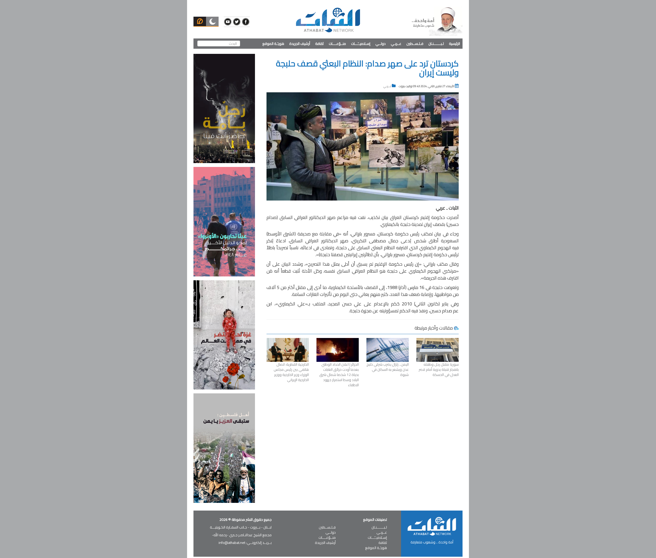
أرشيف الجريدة (299, 43)
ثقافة (319, 43)
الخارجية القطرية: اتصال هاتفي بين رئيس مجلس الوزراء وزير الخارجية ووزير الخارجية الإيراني (291, 372)
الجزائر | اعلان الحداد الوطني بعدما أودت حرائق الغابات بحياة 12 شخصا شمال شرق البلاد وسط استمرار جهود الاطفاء (339, 374)
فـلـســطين (414, 43)
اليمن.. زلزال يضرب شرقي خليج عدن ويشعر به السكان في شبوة (387, 369)
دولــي (380, 43)
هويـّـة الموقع (273, 43)
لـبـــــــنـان (436, 43)
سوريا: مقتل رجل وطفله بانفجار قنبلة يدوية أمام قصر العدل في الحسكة (439, 369)
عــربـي (396, 43)
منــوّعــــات (337, 43)
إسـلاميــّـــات (360, 43)
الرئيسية (454, 43)
